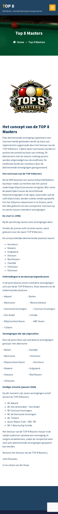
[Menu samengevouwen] (52, 7)
